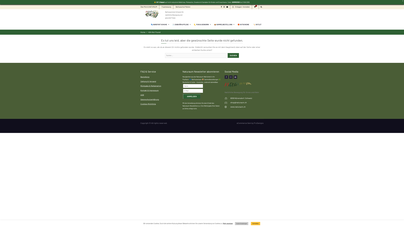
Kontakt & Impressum (149, 90)
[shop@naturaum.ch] (235, 77)
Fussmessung (166, 7)
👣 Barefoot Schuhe (159, 24)
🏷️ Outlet (257, 24)
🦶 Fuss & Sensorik (201, 24)
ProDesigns (259, 123)
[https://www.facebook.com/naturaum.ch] (226, 77)
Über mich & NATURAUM (148, 7)
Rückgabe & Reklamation (150, 86)
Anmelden (192, 96)
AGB (142, 95)
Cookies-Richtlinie (148, 104)
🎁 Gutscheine (243, 24)
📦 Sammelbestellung (223, 24)
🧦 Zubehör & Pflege (180, 24)
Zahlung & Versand (148, 81)
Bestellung (144, 77)
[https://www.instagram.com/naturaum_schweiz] (231, 77)
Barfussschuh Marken (183, 7)
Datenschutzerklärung (149, 99)
